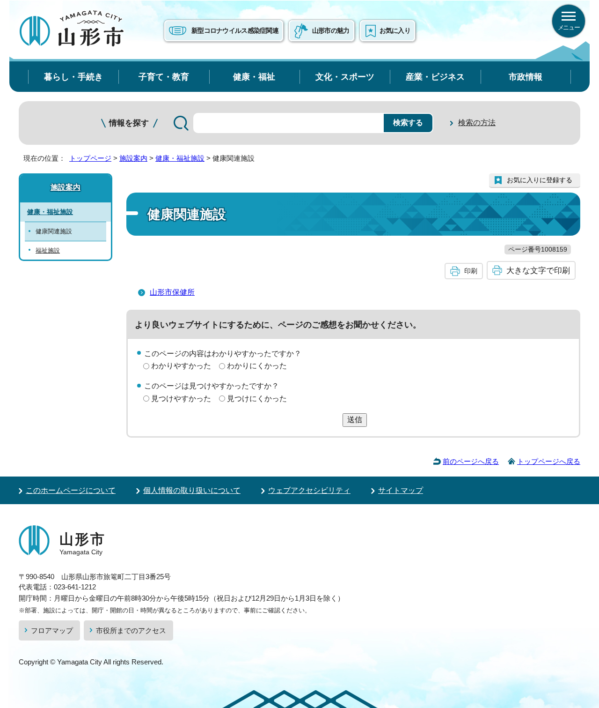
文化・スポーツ (344, 77)
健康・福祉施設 (180, 158)
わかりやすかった (181, 366)
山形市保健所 (172, 292)
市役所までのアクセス (131, 630)
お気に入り (395, 30)
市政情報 (525, 77)
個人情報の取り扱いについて (192, 490)
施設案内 (133, 158)
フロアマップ (52, 630)
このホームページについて (71, 490)
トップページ (90, 158)
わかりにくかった (257, 366)
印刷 (470, 271)
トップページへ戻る (548, 461)
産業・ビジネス (435, 77)
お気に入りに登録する (539, 180)
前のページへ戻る (471, 461)
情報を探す (129, 123)
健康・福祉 (254, 77)
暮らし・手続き (73, 77)
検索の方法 (477, 123)
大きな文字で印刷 (538, 270)
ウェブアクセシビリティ (309, 490)
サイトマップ (400, 490)
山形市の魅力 (331, 30)
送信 (354, 420)
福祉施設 (48, 250)
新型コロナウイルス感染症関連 (234, 30)
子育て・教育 (164, 77)
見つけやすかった (181, 398)
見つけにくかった (257, 398)
